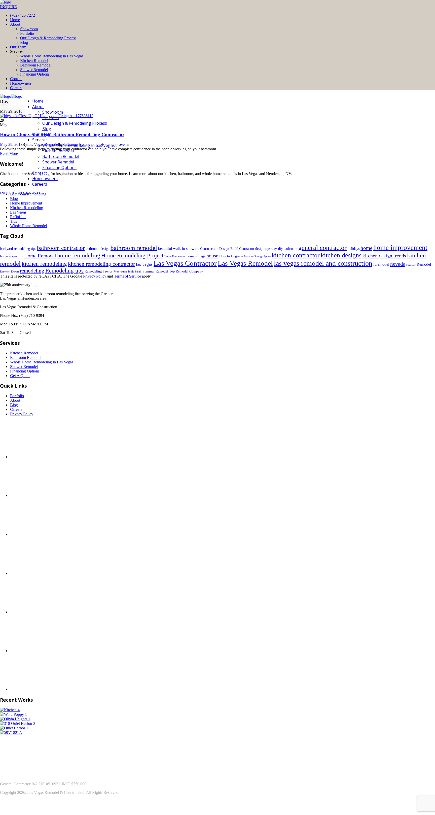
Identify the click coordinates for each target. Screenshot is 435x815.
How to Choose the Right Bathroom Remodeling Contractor (62, 134)
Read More (9, 153)
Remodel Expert (9, 271)
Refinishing (19, 217)
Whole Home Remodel (28, 226)
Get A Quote (20, 375)
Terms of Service (127, 276)
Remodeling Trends (99, 271)
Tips (13, 221)
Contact (16, 79)
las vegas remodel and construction (323, 263)
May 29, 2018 (11, 144)
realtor (411, 264)
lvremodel (381, 264)
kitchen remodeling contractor (101, 264)
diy (274, 248)
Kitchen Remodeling (26, 208)
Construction (209, 249)
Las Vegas (18, 212)
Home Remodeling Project (132, 255)
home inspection (11, 256)
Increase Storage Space (257, 256)
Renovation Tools (124, 271)
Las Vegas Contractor (185, 263)
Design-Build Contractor (236, 249)
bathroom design (98, 249)
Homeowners (20, 83)
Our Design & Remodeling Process (48, 38)
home (366, 248)
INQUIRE (8, 7)
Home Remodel (40, 255)
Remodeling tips (64, 270)
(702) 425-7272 (22, 15)
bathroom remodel (134, 247)
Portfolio (27, 33)
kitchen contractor (296, 255)
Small (138, 271)
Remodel (424, 264)
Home (15, 20)
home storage (196, 256)
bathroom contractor (61, 248)
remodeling (32, 271)
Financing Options (35, 74)
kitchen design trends (384, 255)
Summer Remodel (155, 271)
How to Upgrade (231, 256)
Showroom (29, 29)
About (15, 24)
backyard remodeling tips (18, 249)
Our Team (18, 47)
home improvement (400, 247)
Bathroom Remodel (35, 65)
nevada (397, 264)
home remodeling (78, 255)
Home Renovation (175, 256)
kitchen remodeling (44, 263)
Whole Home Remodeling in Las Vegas (51, 56)
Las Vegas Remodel (43, 144)
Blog (24, 42)
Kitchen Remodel (34, 60)
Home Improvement (116, 144)
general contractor (322, 247)
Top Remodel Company (186, 271)
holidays (353, 249)
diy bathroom (287, 249)
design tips (262, 249)
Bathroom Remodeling (80, 144)
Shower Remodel (34, 69)
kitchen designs (341, 255)
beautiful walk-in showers (178, 248)
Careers (16, 88)
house (212, 255)
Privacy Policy (94, 276)
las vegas (144, 264)
